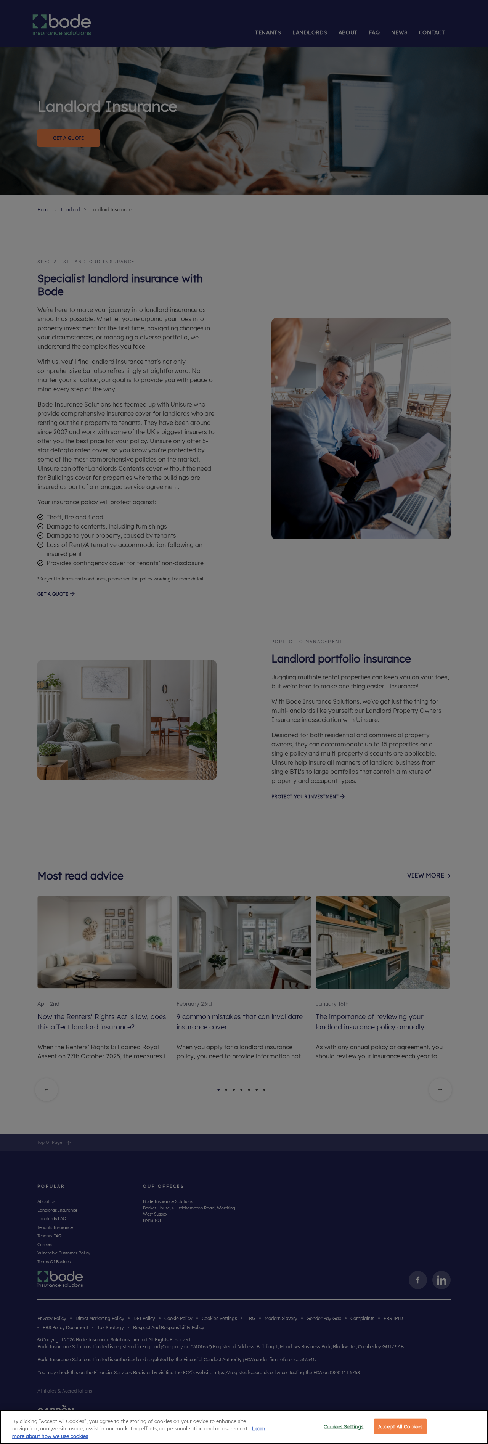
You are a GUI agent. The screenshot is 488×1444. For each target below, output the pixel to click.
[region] (244, 1427)
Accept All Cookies (400, 1426)
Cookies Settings (343, 1426)
